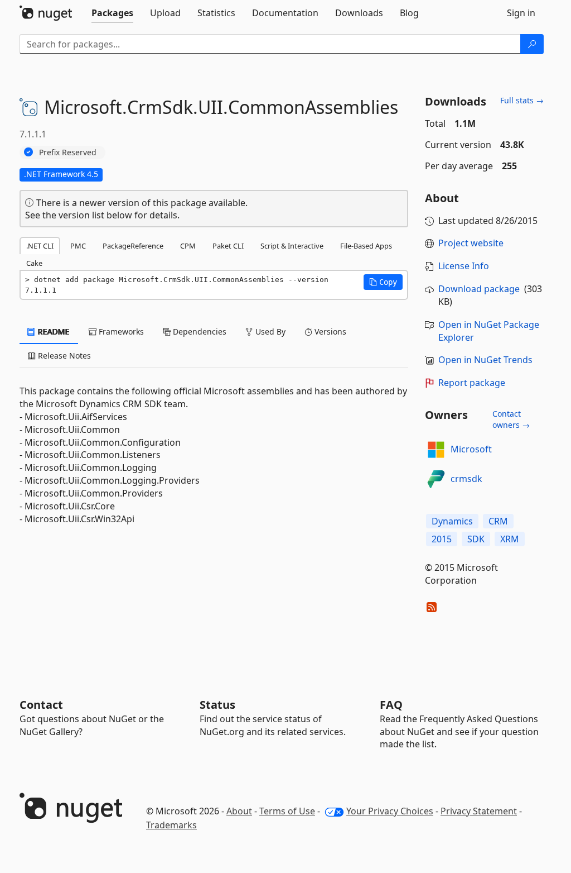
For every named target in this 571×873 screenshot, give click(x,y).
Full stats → (522, 100)
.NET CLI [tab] (40, 246)
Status (217, 704)
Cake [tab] (34, 263)
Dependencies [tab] (198, 331)
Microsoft (471, 449)
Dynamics (452, 521)
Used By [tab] (269, 331)
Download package (479, 289)
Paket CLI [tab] (228, 246)
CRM (498, 521)
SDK (476, 539)
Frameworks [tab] (120, 331)
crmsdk (466, 479)
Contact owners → (511, 419)
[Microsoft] (436, 450)
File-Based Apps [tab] (366, 246)
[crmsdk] (436, 479)
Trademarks (171, 825)
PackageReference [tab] (133, 246)
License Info (463, 266)
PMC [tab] (78, 246)
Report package (471, 382)
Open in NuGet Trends (485, 360)
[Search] (532, 44)
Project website (471, 243)
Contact (41, 704)
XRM (509, 539)
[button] (383, 282)
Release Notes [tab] (63, 355)
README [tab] (53, 331)
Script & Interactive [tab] (291, 246)
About (239, 811)
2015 (442, 539)
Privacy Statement (479, 811)
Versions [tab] (329, 331)
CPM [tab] (188, 246)
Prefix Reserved (67, 152)
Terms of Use (287, 811)
